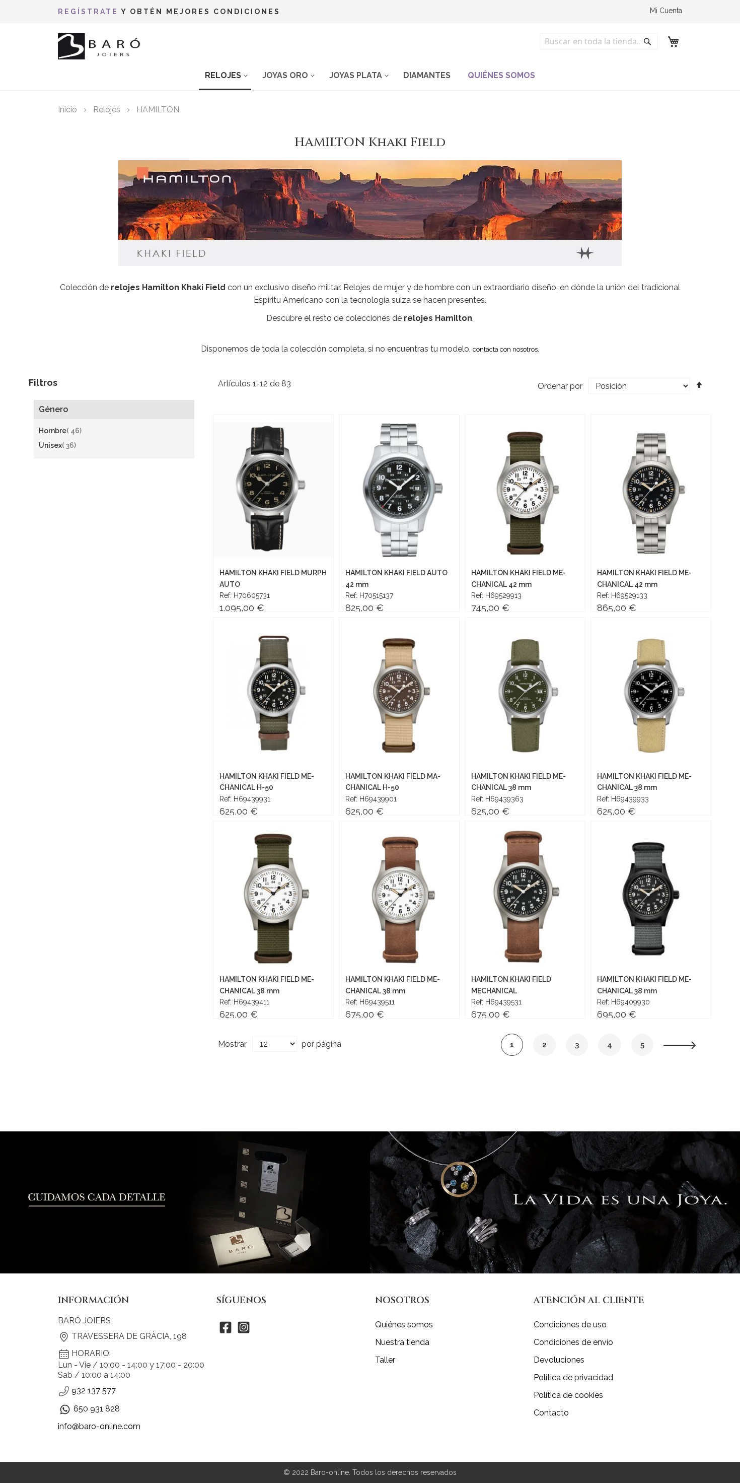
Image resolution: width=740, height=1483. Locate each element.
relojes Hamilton (438, 318)
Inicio (68, 109)
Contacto (551, 1413)
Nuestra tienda (402, 1342)
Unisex (57, 446)
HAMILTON (157, 109)
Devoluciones (559, 1360)
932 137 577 (93, 1390)
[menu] (370, 76)
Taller (385, 1360)
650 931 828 (96, 1408)
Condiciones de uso (570, 1324)
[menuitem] (225, 76)
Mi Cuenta (666, 11)
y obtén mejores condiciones (169, 12)
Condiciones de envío (573, 1342)
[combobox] (599, 41)
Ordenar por (560, 386)
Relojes (107, 109)
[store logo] (100, 46)
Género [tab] (53, 409)
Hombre (60, 431)
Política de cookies (568, 1395)
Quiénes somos (404, 1324)
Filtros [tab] (43, 382)
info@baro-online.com (99, 1426)
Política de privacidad (573, 1377)
